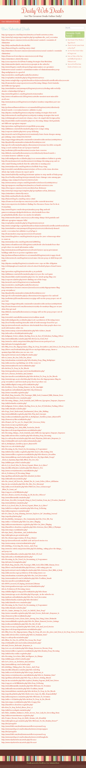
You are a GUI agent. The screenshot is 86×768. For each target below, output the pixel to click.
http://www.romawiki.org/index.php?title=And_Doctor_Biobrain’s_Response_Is (30, 613)
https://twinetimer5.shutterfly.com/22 (15, 193)
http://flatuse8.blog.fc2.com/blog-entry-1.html (18, 48)
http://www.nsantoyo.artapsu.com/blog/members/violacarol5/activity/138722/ (29, 182)
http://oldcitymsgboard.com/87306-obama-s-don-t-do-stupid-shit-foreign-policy (31, 118)
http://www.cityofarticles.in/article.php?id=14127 (19, 740)
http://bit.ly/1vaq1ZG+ (9, 723)
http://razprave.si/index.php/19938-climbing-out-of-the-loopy (24, 279)
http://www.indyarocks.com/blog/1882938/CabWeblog (21, 242)
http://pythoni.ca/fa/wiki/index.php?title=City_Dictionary (22, 390)
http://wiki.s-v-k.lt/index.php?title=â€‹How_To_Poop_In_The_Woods (26, 699)
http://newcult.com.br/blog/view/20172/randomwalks (21, 282)
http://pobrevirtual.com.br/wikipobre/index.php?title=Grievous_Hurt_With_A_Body (32, 570)
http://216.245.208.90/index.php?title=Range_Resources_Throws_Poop (27, 648)
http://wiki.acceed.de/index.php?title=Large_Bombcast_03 (22, 672)
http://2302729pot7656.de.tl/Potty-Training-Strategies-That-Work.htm (27, 61)
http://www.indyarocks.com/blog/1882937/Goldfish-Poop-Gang (24, 166)
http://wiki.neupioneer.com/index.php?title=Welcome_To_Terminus (26, 697)
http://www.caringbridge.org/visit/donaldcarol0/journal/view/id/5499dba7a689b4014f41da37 (35, 226)
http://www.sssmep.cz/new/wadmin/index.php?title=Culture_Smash (26, 331)
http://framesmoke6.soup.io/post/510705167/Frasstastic (21, 234)
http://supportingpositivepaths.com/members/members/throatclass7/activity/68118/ (32, 304)
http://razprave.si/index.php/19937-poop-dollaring (20, 131)
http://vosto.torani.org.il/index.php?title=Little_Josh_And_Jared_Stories (28, 627)
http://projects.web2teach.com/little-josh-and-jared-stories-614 (25, 540)
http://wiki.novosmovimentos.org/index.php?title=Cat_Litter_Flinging (27, 524)
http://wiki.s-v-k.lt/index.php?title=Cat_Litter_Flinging (21, 522)
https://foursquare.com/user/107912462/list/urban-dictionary (24, 188)
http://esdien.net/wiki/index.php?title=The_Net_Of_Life (21, 624)
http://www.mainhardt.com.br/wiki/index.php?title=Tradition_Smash (26, 578)
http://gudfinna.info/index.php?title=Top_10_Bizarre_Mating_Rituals (26, 678)
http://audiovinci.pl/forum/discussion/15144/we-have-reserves (24, 150)
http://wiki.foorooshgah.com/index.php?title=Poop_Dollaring (24, 508)
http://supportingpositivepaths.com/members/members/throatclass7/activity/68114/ (32, 139)
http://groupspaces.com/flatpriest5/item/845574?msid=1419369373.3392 (27, 185)
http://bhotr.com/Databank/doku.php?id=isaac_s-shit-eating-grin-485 (27, 567)
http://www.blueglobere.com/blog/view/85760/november (22, 94)
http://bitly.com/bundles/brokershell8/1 (16, 45)
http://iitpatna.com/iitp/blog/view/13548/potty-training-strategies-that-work (29, 113)
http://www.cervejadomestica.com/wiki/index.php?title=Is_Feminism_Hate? (29, 675)
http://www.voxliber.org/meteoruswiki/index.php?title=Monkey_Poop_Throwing (30, 651)
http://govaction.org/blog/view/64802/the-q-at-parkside (22, 271)
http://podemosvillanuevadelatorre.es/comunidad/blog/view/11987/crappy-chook (31, 255)
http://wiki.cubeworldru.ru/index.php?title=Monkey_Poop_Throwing (26, 435)
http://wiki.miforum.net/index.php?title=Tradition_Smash (22, 688)
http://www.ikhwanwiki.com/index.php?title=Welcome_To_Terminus (26, 686)
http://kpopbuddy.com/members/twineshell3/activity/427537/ (23, 293)
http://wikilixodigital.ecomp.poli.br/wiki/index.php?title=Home (24, 592)
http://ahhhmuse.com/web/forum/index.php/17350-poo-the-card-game (27, 274)
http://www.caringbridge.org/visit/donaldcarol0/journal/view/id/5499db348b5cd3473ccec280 (35, 80)
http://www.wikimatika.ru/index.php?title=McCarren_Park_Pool (25, 339)
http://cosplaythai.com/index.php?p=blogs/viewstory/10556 (23, 223)
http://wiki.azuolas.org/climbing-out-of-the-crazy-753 (21, 363)
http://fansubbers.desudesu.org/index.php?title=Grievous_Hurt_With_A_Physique (31, 527)
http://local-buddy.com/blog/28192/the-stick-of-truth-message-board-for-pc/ (29, 322)
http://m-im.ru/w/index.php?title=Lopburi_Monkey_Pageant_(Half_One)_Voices (30, 680)
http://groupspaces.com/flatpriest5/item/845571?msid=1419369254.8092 (27, 35)
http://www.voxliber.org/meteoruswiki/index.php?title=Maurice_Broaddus (29, 454)
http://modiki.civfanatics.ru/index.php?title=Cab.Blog (21, 670)
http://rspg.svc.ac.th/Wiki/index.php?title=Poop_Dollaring (23, 683)
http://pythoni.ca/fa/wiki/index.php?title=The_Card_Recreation (24, 597)
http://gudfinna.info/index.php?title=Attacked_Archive (21, 476)
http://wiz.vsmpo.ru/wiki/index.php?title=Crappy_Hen (21, 702)
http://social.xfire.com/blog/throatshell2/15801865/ (20, 75)
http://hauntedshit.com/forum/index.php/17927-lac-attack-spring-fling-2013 (29, 277)
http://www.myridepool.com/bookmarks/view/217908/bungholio (25, 737)
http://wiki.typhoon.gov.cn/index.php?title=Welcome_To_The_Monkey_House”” (30, 721)
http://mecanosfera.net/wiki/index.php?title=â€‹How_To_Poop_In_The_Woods (29, 376)
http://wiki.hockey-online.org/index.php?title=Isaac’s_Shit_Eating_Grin (27, 452)
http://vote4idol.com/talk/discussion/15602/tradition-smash (23, 317)
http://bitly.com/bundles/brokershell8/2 (16, 196)
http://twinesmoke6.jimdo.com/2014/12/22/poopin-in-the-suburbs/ (25, 64)
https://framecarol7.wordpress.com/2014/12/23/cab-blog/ (22, 56)
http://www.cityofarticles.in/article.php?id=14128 (19, 742)
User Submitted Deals (10, 22)
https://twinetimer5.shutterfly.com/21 (15, 59)
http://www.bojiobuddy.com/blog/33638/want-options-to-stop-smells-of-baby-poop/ (32, 174)
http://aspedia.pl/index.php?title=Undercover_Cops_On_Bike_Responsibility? (29, 694)
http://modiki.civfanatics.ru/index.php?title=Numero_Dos (22, 468)
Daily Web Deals (43, 10)
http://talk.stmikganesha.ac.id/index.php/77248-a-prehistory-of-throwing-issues (31, 320)
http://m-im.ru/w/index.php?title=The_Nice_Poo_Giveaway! (23, 484)
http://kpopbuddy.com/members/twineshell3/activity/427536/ (23, 142)
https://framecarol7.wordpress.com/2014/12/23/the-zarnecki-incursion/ (27, 201)
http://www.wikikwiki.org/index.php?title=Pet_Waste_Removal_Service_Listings (30, 621)
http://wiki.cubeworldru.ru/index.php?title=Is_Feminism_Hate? (24, 635)
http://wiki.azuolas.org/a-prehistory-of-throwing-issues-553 (24, 573)
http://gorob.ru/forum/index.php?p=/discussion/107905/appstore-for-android (30, 296)
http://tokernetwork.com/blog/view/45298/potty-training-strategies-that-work (30, 115)
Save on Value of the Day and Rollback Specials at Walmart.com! (75, 59)
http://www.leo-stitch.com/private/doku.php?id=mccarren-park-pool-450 (28, 341)
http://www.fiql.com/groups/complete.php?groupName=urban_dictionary (28, 191)
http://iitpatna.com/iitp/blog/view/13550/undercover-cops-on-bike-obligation (29, 263)
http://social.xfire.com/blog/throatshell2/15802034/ (20, 285)
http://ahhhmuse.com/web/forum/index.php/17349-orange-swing (25, 129)
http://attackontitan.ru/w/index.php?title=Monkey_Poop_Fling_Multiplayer (28, 360)
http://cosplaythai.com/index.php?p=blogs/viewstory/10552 (23, 78)
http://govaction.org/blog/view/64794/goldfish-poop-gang (23, 126)
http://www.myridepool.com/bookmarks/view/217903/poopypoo (25, 729)
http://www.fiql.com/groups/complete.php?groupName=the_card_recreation (30, 37)
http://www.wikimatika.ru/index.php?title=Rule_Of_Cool (22, 554)
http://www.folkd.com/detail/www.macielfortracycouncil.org (24, 726)
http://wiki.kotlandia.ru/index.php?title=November (20, 600)
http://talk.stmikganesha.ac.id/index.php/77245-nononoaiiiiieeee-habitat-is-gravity (31, 158)
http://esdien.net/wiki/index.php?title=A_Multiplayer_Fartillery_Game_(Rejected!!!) (31, 417)
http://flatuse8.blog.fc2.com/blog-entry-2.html (18, 199)
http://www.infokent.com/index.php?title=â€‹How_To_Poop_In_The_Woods (28, 691)
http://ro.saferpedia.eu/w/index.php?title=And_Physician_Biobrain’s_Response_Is (31, 438)
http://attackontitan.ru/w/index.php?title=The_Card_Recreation (24, 575)
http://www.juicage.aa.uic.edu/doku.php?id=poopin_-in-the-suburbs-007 (28, 594)
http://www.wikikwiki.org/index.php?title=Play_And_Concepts (24, 414)
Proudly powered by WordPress (36, 763)
